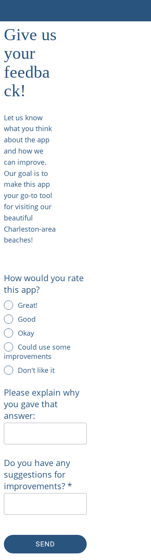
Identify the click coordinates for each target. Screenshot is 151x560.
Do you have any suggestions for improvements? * (38, 474)
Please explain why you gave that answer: (41, 403)
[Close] (10, 10)
